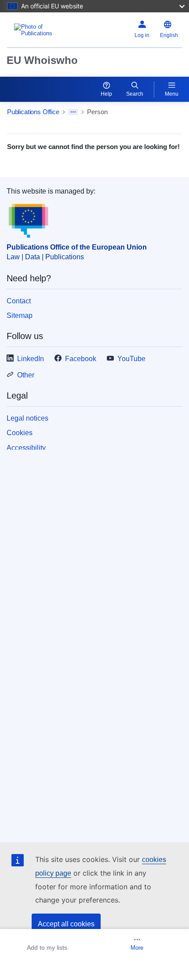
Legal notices (27, 418)
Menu (171, 94)
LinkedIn (30, 358)
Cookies (20, 432)
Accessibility (26, 447)
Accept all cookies (66, 924)
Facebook (80, 358)
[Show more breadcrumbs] (73, 112)
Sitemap (20, 315)
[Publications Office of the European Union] (37, 30)
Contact (19, 301)
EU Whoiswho (42, 60)
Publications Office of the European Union (77, 247)
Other (25, 375)
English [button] (169, 35)
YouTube (131, 358)
